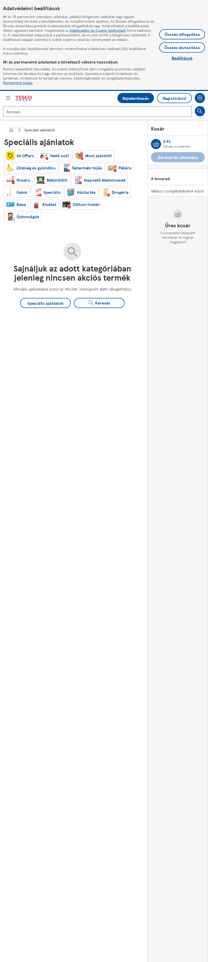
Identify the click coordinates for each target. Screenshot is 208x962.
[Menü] (8, 98)
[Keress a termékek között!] (200, 111)
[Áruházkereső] (200, 98)
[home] (11, 130)
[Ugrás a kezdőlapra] (23, 98)
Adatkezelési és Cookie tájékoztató (98, 30)
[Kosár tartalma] (156, 144)
